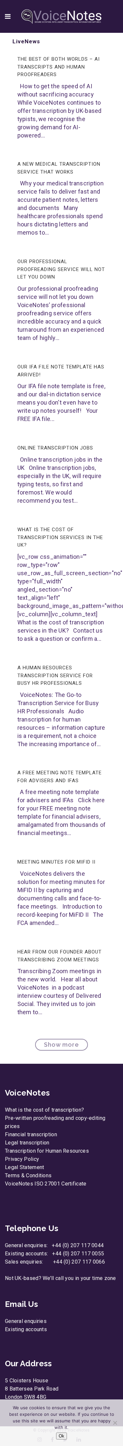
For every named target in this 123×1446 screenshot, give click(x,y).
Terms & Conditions (28, 1175)
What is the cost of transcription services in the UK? (60, 537)
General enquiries (26, 1321)
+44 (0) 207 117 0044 (78, 1245)
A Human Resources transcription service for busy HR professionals (55, 675)
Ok (61, 1436)
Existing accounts (26, 1329)
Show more (61, 1044)
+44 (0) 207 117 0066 (79, 1262)
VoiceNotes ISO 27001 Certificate (46, 1184)
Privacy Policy (22, 1159)
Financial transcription (31, 1134)
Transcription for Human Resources (47, 1151)
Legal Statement (24, 1167)
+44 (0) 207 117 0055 (78, 1253)
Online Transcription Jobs (55, 448)
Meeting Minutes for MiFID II (56, 862)
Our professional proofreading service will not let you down (61, 269)
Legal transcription (27, 1143)
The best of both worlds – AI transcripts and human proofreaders (58, 66)
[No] (115, 1422)
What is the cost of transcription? (44, 1110)
